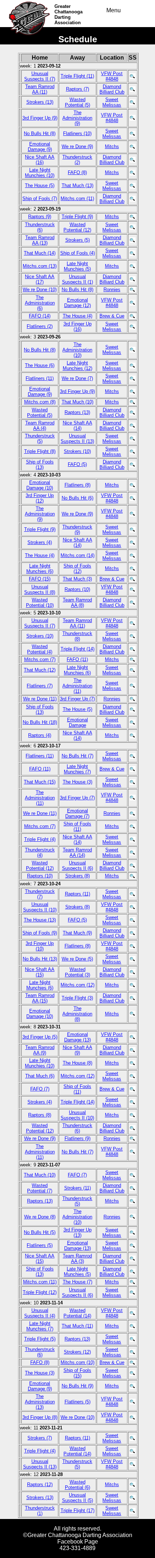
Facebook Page (77, 1541)
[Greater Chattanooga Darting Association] (31, 12)
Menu (113, 10)
